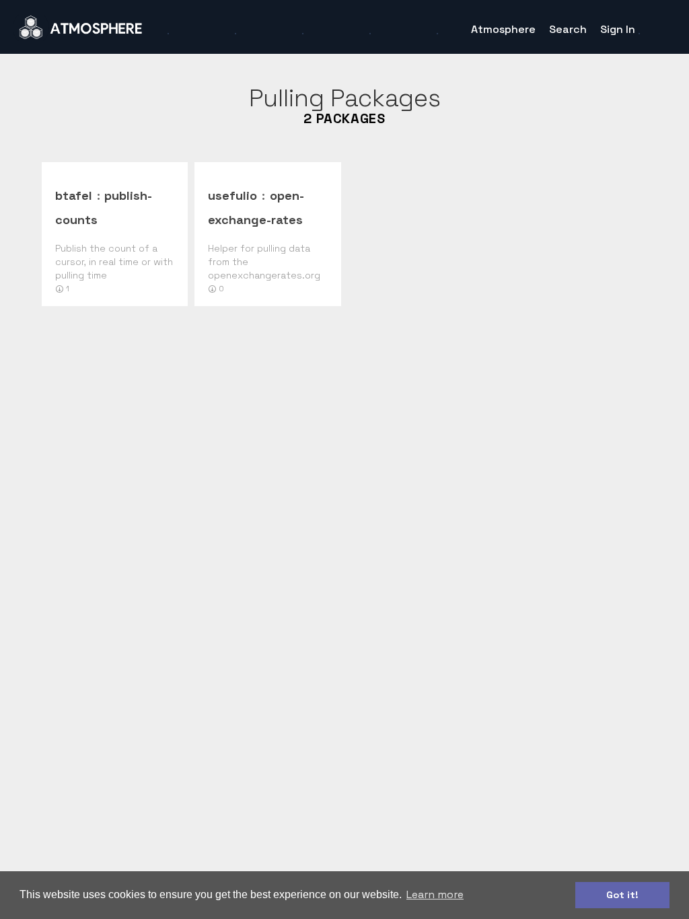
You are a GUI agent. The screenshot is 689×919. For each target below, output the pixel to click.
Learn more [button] (435, 894)
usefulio (232, 195)
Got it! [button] (622, 895)
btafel (73, 195)
